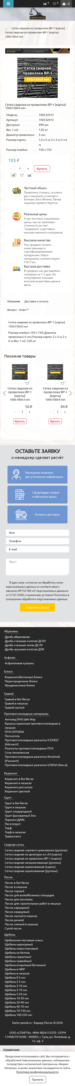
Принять (37, 1079)
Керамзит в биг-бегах (19, 779)
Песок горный (14, 891)
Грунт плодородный (18, 811)
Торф (8, 828)
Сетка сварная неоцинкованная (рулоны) (33, 862)
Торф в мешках (15, 832)
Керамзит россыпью (18, 787)
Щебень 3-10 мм (16, 985)
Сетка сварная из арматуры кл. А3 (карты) (33, 854)
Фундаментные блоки (20, 685)
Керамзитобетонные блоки (23, 677)
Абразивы (11, 631)
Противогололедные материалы (26, 713)
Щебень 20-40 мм (17, 1002)
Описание (13, 301)
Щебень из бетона (17, 952)
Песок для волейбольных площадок (29, 895)
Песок (8, 877)
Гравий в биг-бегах (17, 699)
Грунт (7, 797)
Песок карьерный (17, 907)
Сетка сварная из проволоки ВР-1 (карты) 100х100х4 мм (55, 394)
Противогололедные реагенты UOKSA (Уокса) (36, 765)
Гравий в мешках (16, 703)
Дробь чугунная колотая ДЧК (24, 649)
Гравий (9, 693)
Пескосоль (12, 736)
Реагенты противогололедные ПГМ (29, 748)
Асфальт (9, 657)
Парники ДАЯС (15, 819)
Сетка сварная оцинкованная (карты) (30, 866)
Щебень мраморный (19, 944)
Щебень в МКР (15, 969)
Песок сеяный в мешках (21, 924)
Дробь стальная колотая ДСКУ (25, 641)
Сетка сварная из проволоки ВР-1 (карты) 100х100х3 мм (20, 394)
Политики (60, 595)
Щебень (9, 934)
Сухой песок (13, 928)
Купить (42, 168)
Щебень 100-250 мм (18, 1015)
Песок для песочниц (18, 899)
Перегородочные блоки (21, 681)
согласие (31, 582)
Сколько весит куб (32, 1049)
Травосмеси (13, 836)
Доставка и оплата (36, 301)
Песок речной (14, 920)
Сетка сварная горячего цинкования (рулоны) (36, 850)
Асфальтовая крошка (19, 663)
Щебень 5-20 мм (16, 994)
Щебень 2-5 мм (15, 981)
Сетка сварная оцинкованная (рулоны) (31, 871)
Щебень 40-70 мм (17, 1006)
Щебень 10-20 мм (17, 998)
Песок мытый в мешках (21, 916)
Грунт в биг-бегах (16, 803)
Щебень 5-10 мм (16, 990)
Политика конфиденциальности (37, 1071)
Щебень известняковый (21, 948)
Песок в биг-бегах (17, 882)
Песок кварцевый (17, 911)
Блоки (8, 671)
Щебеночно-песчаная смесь (24, 940)
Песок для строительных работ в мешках (33, 903)
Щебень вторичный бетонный (25, 965)
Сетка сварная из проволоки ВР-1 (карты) (38, 28)
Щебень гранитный (18, 956)
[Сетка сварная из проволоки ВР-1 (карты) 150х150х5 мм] (37, 78)
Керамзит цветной (17, 791)
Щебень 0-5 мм (15, 977)
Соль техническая (17, 752)
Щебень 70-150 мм (17, 1010)
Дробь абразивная (17, 636)
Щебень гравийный (18, 961)
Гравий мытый (14, 707)
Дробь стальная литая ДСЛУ (24, 645)
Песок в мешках (16, 887)
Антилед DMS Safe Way (20, 719)
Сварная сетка (14, 844)
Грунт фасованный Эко (20, 815)
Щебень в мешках (17, 973)
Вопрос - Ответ (17, 309)
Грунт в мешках (15, 807)
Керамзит (10, 773)
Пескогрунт (13, 824)
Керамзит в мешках (18, 783)
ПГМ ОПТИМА (14, 731)
